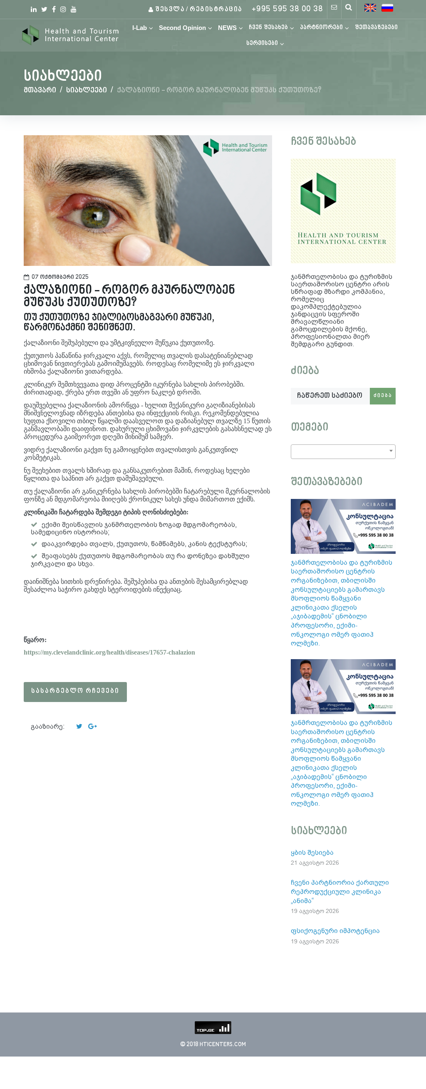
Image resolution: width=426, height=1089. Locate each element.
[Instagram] (63, 9)
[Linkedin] (34, 9)
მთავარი (40, 90)
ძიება (383, 396)
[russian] (387, 8)
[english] (370, 8)
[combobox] (343, 451)
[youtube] (74, 9)
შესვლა (170, 9)
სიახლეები (86, 90)
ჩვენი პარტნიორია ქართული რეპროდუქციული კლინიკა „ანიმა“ (340, 891)
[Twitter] (44, 9)
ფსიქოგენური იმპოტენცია (335, 930)
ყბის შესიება (312, 852)
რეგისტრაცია (216, 9)
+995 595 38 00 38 (287, 9)
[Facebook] (54, 9)
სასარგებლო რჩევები (75, 691)
